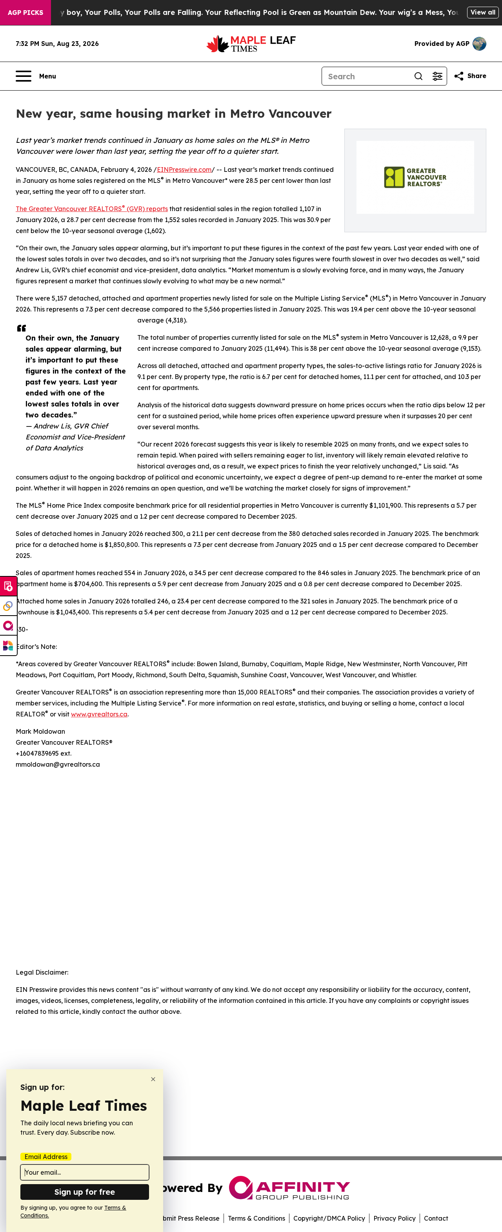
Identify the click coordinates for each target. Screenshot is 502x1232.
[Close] (153, 1079)
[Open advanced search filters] (437, 76)
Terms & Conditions (256, 1218)
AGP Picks (25, 12)
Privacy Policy (394, 1218)
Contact (436, 1218)
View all (483, 12)
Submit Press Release (187, 1218)
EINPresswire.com (184, 169)
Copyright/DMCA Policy (329, 1218)
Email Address (45, 1157)
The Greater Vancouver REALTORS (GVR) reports (92, 209)
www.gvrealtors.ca (99, 714)
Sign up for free (85, 1192)
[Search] (418, 76)
